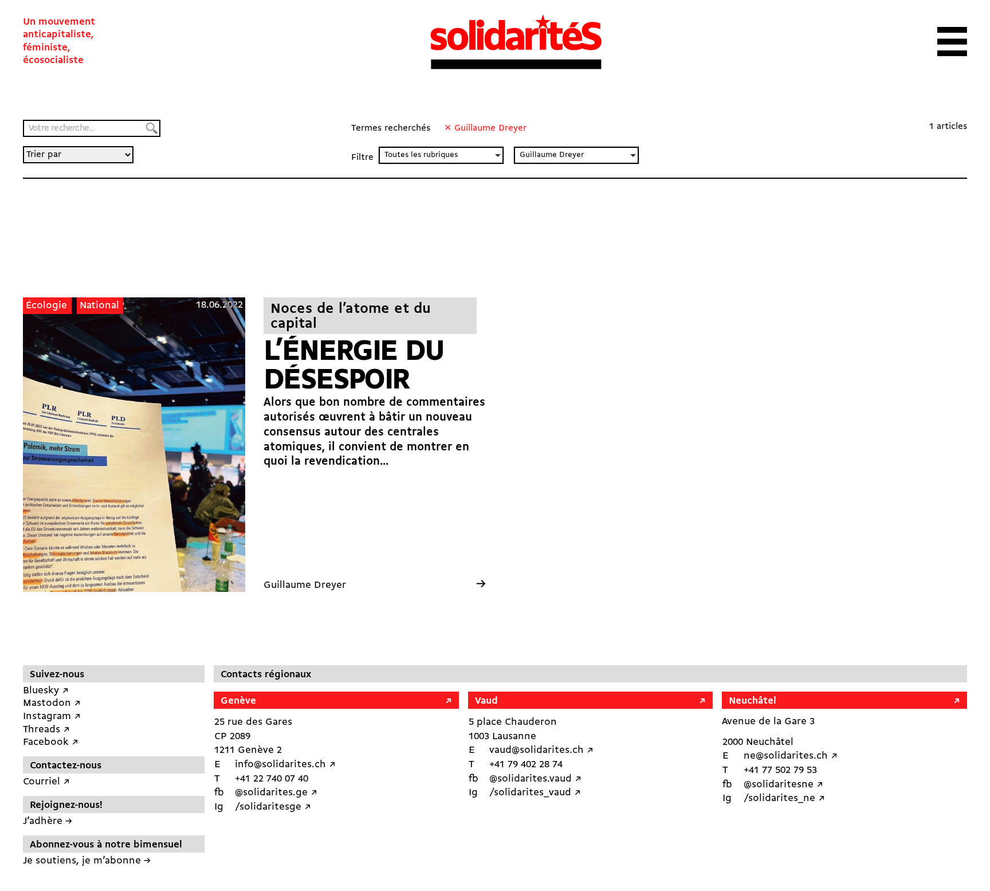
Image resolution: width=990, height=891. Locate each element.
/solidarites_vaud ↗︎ (535, 792)
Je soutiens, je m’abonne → (87, 860)
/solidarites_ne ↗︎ (784, 798)
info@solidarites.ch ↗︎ (285, 764)
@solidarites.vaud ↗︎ (535, 779)
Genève (238, 701)
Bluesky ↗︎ (46, 690)
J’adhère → (47, 821)
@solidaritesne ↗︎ (783, 784)
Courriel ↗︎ (46, 781)
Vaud (486, 701)
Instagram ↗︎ (52, 716)
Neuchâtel (752, 701)
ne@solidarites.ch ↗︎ (791, 756)
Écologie (46, 305)
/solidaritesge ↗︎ (273, 807)
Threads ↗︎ (46, 729)
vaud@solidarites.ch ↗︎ (541, 750)
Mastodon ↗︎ (52, 703)
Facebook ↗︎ (50, 742)
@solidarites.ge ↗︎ (276, 792)
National (99, 305)
